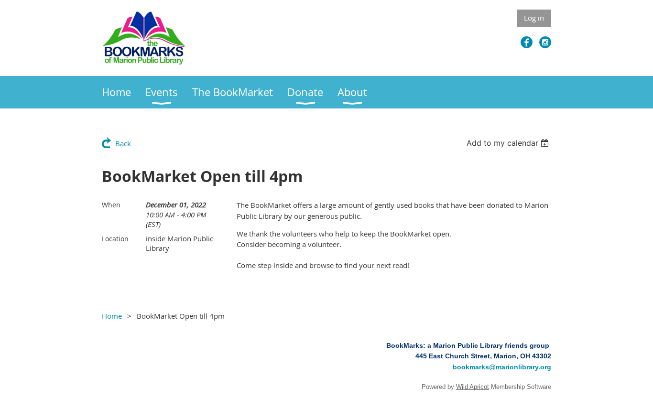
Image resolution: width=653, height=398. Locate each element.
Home (112, 316)
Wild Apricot (472, 386)
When (111, 204)
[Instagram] (545, 42)
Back (123, 143)
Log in (534, 17)
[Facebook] (527, 42)
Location (115, 238)
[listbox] (509, 143)
